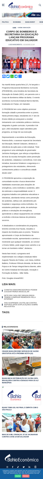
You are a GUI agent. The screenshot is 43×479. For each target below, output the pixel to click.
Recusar (25, 476)
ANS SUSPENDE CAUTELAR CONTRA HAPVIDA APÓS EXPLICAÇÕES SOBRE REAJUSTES (21, 304)
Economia (17, 22)
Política (5, 22)
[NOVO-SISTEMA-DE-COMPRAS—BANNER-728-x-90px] (21, 15)
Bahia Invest (30, 22)
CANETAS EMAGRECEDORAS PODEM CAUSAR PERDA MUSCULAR (20, 291)
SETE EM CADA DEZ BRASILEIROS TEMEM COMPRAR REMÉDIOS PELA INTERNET (20, 297)
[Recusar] (41, 474)
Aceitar (18, 476)
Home (14, 27)
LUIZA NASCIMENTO (15, 44)
